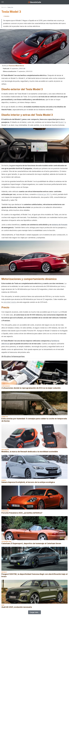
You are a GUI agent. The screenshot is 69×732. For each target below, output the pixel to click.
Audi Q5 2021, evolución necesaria (16, 607)
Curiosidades (5, 386)
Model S (55, 312)
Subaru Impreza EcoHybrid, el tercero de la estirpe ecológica (28, 482)
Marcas (3, 7)
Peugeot (4, 572)
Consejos (4, 416)
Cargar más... (34, 612)
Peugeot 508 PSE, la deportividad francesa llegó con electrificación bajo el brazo (34, 575)
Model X (61, 122)
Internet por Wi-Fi (44, 194)
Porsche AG (5, 511)
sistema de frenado (59, 225)
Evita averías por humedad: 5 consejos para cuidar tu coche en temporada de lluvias (34, 420)
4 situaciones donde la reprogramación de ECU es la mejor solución (31, 388)
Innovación (5, 449)
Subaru (3, 480)
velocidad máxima (10, 302)
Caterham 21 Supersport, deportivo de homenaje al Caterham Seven (31, 543)
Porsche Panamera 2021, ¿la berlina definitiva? (21, 513)
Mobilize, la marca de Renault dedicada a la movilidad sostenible (29, 451)
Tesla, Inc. (10, 7)
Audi (2, 605)
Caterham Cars (6, 541)
